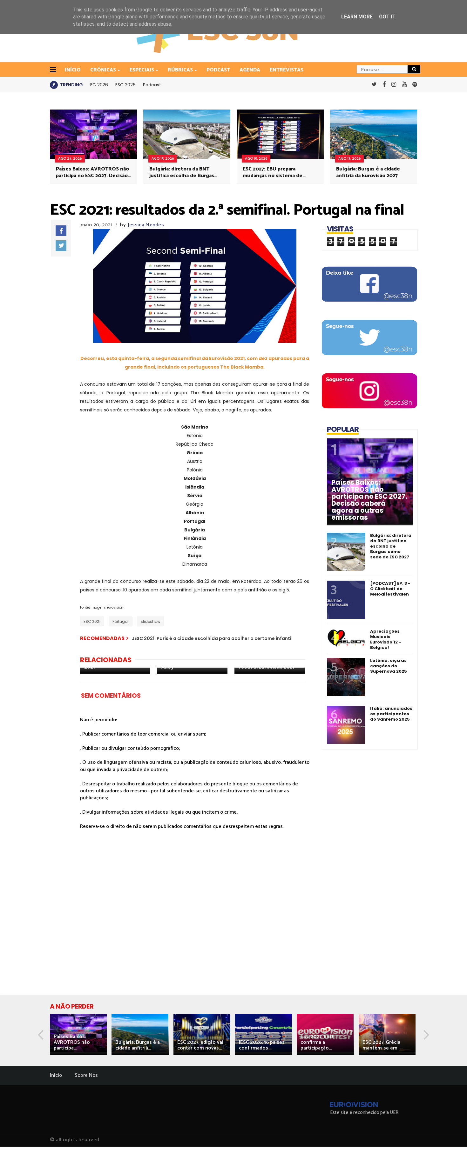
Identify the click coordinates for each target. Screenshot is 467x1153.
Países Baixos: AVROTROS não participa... (72, 1042)
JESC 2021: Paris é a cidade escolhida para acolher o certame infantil (212, 638)
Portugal (120, 621)
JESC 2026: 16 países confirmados (262, 1045)
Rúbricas (180, 70)
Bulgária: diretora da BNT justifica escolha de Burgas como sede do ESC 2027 (181, 172)
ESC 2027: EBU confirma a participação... (317, 1042)
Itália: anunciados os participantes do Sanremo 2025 (391, 714)
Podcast (218, 70)
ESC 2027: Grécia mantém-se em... (381, 1045)
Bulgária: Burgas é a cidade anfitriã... (137, 1045)
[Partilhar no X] (61, 245)
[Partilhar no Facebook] (61, 230)
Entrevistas (286, 70)
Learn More (357, 17)
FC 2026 (99, 85)
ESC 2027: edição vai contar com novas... (200, 1045)
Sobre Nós (86, 1075)
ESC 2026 (125, 85)
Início (56, 1075)
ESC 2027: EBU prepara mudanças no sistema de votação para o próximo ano (276, 172)
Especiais (142, 70)
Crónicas (103, 70)
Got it (387, 17)
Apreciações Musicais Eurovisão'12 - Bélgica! (385, 639)
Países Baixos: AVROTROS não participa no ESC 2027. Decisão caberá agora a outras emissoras (92, 172)
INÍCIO (73, 70)
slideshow (150, 621)
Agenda (250, 70)
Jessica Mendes (146, 225)
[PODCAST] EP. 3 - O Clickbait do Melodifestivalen (390, 589)
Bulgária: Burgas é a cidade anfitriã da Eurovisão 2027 (368, 172)
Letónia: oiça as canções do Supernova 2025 (388, 666)
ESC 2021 (92, 621)
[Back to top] (451, 1137)
